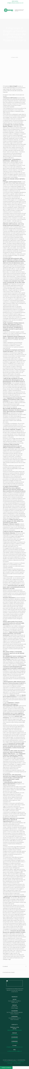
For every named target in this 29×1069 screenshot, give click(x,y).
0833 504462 (14, 1038)
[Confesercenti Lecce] (14, 10)
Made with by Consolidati (14, 1063)
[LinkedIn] (15, 5)
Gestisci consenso (6, 1067)
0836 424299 (14, 1034)
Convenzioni (7, 1061)
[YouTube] (13, 5)
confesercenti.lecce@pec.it (14, 1051)
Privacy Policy (14, 1061)
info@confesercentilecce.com (15, 2)
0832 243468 (18, 1030)
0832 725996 (14, 1042)
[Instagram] (18, 5)
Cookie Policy (21, 1061)
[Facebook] (11, 5)
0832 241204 (15, 1)
